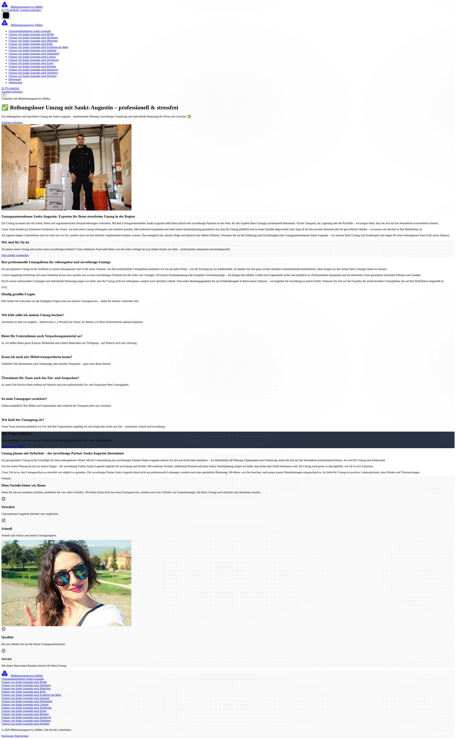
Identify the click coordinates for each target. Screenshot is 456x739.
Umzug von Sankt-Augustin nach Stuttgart (32, 50)
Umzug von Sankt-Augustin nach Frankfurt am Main (38, 47)
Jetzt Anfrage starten (12, 446)
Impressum (15, 79)
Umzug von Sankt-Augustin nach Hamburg (33, 37)
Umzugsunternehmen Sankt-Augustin (30, 31)
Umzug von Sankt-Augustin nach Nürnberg (33, 72)
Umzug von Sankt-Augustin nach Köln (31, 43)
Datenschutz (15, 82)
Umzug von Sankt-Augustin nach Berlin (31, 34)
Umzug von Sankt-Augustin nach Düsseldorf (34, 53)
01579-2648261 (10, 10)
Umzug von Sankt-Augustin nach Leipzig (32, 56)
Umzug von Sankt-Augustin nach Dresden (32, 76)
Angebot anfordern (30, 10)
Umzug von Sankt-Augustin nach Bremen (32, 66)
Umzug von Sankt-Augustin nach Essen (31, 63)
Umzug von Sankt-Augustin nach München (33, 40)
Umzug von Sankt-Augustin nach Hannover (33, 69)
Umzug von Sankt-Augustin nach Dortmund (34, 59)
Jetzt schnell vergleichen (15, 255)
